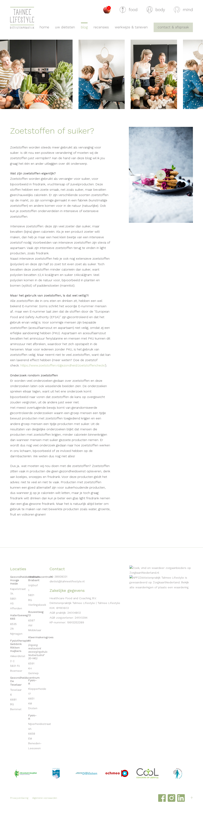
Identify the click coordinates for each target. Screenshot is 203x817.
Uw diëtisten (65, 27)
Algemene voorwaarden (44, 798)
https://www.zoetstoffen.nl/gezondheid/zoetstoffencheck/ (62, 365)
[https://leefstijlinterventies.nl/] (147, 773)
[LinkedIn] (181, 798)
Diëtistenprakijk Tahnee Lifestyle (162, 577)
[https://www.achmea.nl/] (117, 773)
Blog (84, 27)
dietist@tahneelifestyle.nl (67, 581)
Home (44, 27)
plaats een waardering (173, 587)
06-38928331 (58, 576)
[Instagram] (171, 798)
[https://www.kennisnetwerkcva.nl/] (178, 773)
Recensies (101, 27)
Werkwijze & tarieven (131, 27)
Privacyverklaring (19, 798)
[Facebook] (162, 798)
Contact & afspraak (173, 27)
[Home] (22, 18)
